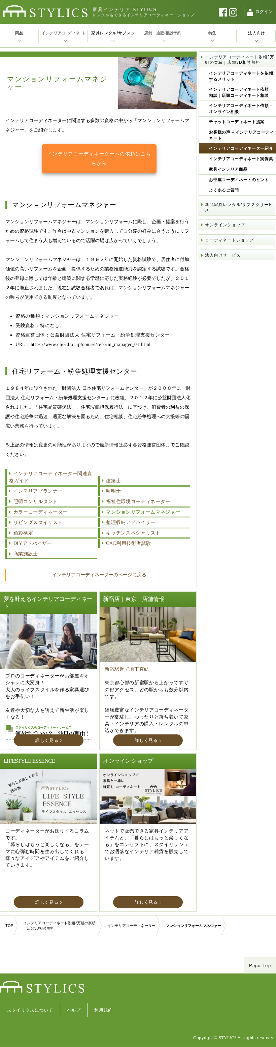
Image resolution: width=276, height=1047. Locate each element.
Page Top (260, 965)
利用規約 (103, 1010)
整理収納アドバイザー (131, 522)
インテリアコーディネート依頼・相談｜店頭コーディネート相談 (241, 92)
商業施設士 (25, 553)
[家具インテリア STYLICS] (45, 11)
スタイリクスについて (30, 1010)
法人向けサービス (223, 255)
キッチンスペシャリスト (133, 532)
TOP (9, 926)
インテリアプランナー (38, 491)
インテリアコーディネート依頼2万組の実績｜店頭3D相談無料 (239, 60)
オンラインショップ (225, 225)
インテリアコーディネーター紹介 (241, 148)
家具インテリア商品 (228, 169)
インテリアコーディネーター (131, 926)
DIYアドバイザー (32, 543)
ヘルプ (74, 1010)
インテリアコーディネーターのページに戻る (99, 574)
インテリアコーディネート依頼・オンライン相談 (241, 108)
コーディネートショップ (229, 240)
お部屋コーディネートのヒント (239, 179)
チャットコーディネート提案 (236, 121)
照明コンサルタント (35, 501)
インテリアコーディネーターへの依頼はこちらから (99, 158)
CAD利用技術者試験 (128, 543)
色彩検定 (23, 532)
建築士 (113, 480)
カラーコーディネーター (40, 512)
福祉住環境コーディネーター (138, 501)
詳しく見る (46, 740)
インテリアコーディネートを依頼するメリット (241, 76)
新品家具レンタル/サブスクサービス (239, 207)
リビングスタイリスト (38, 522)
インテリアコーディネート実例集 (241, 158)
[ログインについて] (250, 12)
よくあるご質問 (224, 190)
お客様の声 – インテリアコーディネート (241, 135)
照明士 (113, 491)
